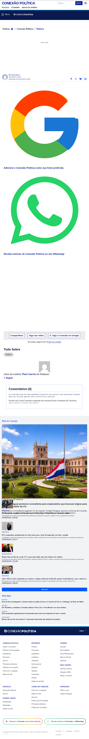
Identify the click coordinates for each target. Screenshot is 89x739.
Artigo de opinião (29, 7)
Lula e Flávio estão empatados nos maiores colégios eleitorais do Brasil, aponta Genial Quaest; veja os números (44, 578)
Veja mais (44, 589)
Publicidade (7, 702)
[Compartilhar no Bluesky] (80, 79)
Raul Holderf (64, 650)
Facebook (59, 731)
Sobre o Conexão (9, 647)
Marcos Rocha (65, 657)
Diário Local (64, 690)
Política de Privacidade (11, 650)
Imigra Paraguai (66, 694)
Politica (40, 28)
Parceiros (6, 657)
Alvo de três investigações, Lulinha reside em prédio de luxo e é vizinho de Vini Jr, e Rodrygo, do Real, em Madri (43, 601)
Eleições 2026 (65, 672)
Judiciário (35, 660)
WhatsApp (6, 705)
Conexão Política (25, 28)
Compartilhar (16, 335)
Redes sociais (8, 709)
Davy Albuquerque (67, 654)
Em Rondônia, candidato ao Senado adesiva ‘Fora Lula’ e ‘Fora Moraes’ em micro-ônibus (36, 513)
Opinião (34, 671)
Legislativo (7, 554)
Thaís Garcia (15, 75)
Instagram (69, 731)
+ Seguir (8, 378)
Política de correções (10, 667)
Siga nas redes (36, 335)
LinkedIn (58, 735)
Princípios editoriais (10, 664)
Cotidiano (35, 657)
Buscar (78, 3)
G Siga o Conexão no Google (64, 335)
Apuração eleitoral (9, 690)
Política (5, 7)
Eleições (35, 667)
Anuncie (34, 697)
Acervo (5, 660)
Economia (15, 7)
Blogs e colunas (66, 675)
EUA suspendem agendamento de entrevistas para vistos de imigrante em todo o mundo (35, 535)
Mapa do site (7, 674)
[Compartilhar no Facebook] (71, 79)
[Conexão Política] (23, 14)
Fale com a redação (10, 671)
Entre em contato (54, 342)
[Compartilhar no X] (76, 79)
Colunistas (35, 674)
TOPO (82, 631)
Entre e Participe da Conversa (64, 401)
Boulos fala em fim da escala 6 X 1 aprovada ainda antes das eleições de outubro (32, 557)
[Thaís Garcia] (5, 77)
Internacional (36, 664)
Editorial (63, 660)
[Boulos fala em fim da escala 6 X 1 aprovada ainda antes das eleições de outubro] (7, 548)
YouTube (76, 731)
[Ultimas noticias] (85, 3)
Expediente (7, 654)
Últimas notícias (66, 669)
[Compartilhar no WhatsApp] (85, 79)
